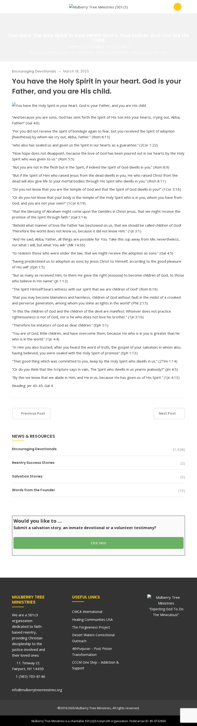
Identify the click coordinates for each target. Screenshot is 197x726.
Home (73, 46)
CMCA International (87, 611)
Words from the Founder (33, 490)
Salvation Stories (27, 476)
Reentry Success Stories (33, 462)
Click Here (98, 543)
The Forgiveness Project (91, 627)
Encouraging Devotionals (104, 46)
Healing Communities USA (92, 619)
